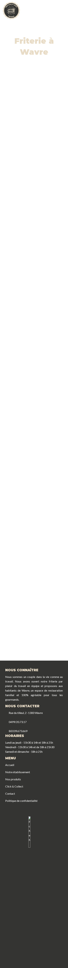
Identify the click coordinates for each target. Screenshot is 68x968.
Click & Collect (14, 786)
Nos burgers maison (19, 409)
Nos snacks (48, 374)
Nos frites (19, 374)
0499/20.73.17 (17, 722)
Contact (10, 793)
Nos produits (13, 779)
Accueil (9, 765)
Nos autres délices (48, 407)
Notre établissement (17, 772)
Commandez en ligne (33, 542)
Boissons (19, 445)
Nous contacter (31, 648)
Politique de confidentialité (21, 800)
